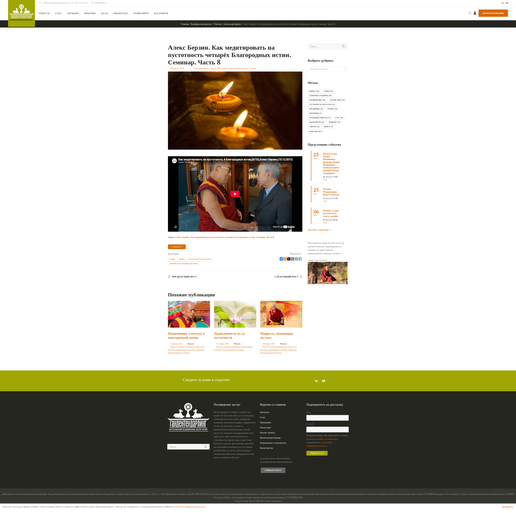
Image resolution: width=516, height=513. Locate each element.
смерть (314, 126)
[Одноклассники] (285, 259)
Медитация (221, 68)
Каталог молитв (267, 432)
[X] (288, 259)
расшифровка (317, 100)
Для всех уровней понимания (182, 346)
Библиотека (121, 13)
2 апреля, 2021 (176, 343)
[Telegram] (300, 259)
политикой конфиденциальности (189, 506)
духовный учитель (320, 118)
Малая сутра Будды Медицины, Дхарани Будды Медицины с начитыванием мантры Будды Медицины (331, 163)
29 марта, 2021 (269, 343)
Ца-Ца (104, 13)
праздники (316, 109)
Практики (90, 13)
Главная (185, 24)
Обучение (73, 13)
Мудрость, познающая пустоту (276, 335)
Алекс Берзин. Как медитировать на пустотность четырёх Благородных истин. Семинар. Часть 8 (224, 237)
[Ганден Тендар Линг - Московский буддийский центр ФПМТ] (21, 13)
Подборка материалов (201, 24)
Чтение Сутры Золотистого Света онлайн (331, 213)
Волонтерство (266, 447)
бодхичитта (316, 122)
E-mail (309, 423)
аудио (172, 259)
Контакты (264, 412)
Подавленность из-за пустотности (229, 335)
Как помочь (161, 13)
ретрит (332, 109)
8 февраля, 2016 (177, 68)
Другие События (318, 230)
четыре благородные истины (184, 264)
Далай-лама (337, 100)
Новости (44, 13)
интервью (315, 113)
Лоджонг (335, 122)
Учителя (217, 24)
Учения (253, 68)
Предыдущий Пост (184, 276)
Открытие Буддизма (320, 95)
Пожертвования (493, 13)
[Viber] (292, 259)
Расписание (265, 427)
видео (182, 259)
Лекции (213, 68)
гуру (339, 118)
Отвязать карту (273, 470)
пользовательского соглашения (321, 438)
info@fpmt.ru (100, 3)
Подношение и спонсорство (273, 442)
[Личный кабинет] (474, 13)
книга (328, 126)
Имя (308, 412)
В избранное (176, 247)
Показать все (315, 131)
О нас (58, 13)
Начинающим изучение (185, 350)
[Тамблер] (316, 381)
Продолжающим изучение (238, 68)
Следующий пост (286, 276)
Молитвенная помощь (270, 437)
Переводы (200, 350)
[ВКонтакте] (281, 259)
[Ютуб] (507, 3)
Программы (265, 422)
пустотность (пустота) (200, 259)
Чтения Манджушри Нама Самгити (331, 191)
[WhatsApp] (296, 259)
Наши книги (140, 13)
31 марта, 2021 (222, 343)
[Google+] (502, 3)
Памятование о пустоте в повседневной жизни (186, 335)
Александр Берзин (232, 24)
